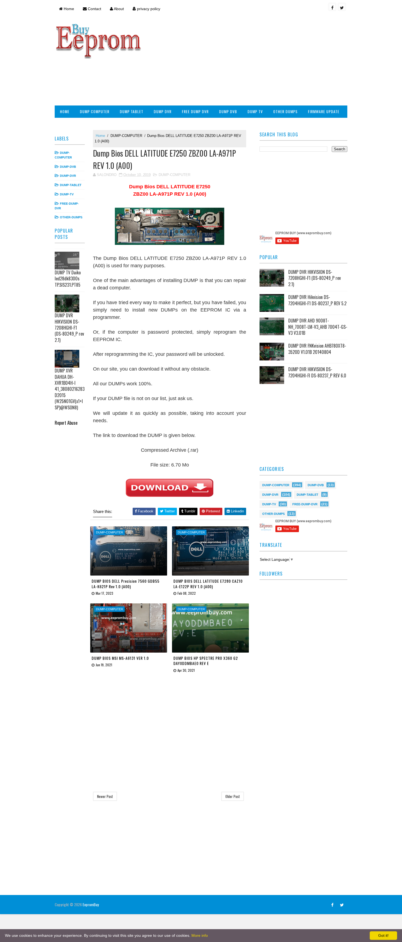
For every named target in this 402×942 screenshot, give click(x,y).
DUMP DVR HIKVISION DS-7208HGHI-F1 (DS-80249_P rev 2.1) (69, 327)
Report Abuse (66, 422)
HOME (64, 111)
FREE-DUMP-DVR (304, 504)
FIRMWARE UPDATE (323, 111)
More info (199, 935)
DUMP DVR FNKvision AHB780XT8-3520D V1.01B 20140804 (317, 348)
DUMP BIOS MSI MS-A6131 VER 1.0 (120, 658)
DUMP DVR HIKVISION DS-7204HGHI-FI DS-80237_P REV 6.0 (317, 372)
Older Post (232, 796)
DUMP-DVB (68, 166)
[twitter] (342, 7)
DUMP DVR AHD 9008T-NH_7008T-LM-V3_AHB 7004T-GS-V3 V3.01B (317, 326)
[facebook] (332, 7)
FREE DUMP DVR (195, 111)
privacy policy (148, 9)
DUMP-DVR (68, 175)
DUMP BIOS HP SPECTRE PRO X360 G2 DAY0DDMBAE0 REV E (205, 660)
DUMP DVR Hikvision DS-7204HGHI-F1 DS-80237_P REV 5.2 (317, 300)
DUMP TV (255, 111)
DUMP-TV (67, 194)
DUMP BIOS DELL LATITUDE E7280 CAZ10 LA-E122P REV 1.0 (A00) (208, 583)
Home (68, 9)
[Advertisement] (247, 62)
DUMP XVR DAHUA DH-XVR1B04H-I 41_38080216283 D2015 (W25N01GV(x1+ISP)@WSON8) (70, 388)
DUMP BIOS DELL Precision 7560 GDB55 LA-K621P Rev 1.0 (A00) (125, 583)
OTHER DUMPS (285, 111)
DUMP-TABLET (70, 185)
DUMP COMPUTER (94, 111)
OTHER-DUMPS (71, 217)
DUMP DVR (162, 111)
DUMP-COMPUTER (126, 136)
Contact (94, 9)
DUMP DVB (228, 111)
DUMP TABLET (131, 111)
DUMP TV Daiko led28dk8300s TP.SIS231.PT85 (68, 278)
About (118, 9)
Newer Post (105, 796)
